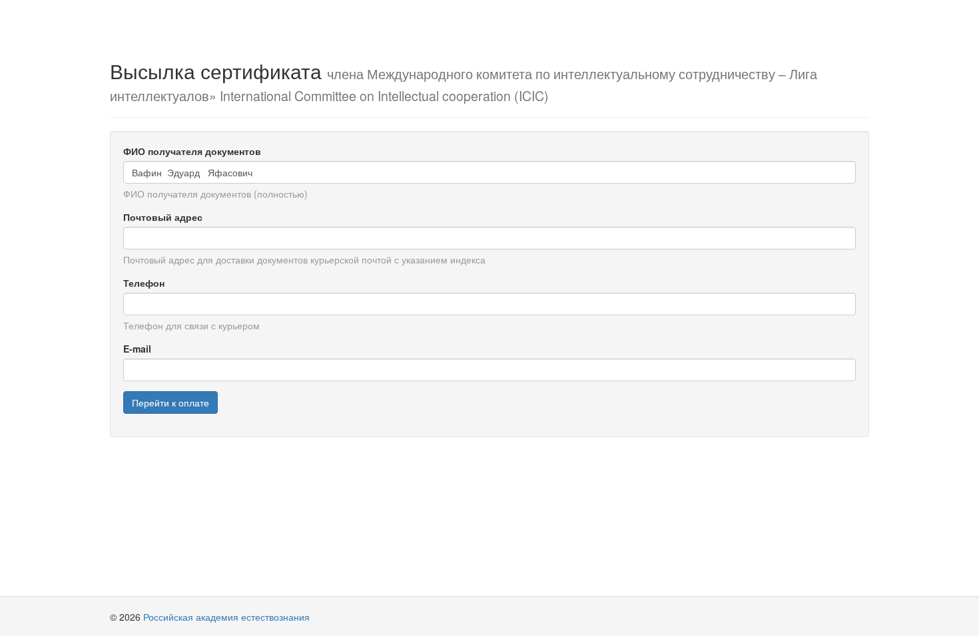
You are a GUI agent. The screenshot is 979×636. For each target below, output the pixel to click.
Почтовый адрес (162, 217)
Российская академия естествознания (226, 616)
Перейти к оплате (170, 402)
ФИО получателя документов (192, 151)
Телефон (143, 282)
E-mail (137, 348)
